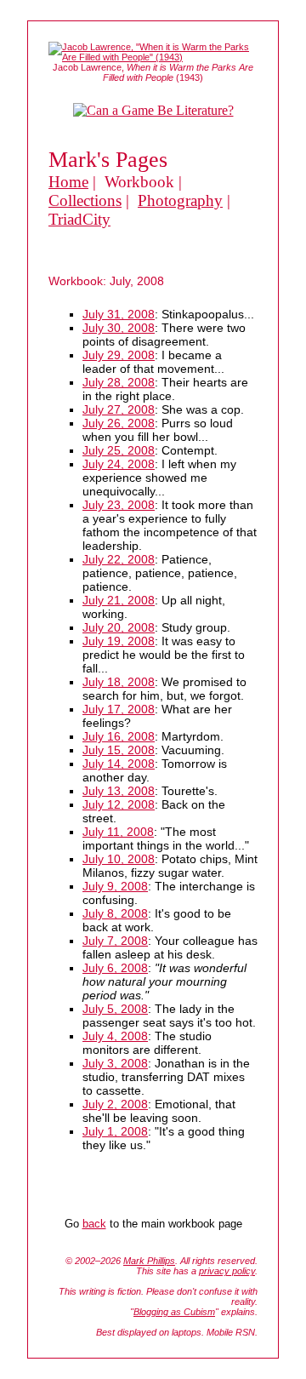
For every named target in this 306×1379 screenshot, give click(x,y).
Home (68, 182)
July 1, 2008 (115, 1131)
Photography (180, 200)
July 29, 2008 (118, 355)
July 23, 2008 (118, 505)
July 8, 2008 (115, 913)
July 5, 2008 (115, 1009)
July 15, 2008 (118, 750)
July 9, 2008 (115, 886)
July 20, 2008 (118, 627)
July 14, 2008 (118, 763)
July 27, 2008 (118, 409)
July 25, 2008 (118, 450)
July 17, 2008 (118, 709)
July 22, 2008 (118, 559)
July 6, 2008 (115, 968)
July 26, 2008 (118, 423)
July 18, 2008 (118, 682)
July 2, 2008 (115, 1104)
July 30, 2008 (118, 328)
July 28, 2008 (118, 382)
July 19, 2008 (118, 641)
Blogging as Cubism (174, 1312)
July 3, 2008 (115, 1063)
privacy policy (227, 1271)
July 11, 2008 (118, 831)
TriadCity (79, 219)
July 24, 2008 (118, 464)
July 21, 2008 (118, 600)
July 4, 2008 (115, 1036)
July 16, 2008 (118, 736)
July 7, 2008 (115, 940)
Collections (85, 200)
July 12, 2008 (118, 804)
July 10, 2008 (118, 859)
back (94, 1223)
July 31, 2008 (118, 314)
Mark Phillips (149, 1261)
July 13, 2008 (118, 791)
